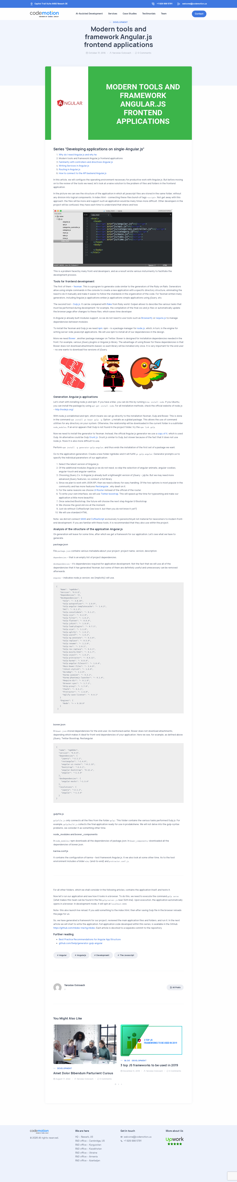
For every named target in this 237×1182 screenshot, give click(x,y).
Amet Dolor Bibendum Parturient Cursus (83, 1073)
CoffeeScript (97, 518)
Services (112, 14)
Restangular (102, 486)
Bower (72, 338)
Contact (199, 14)
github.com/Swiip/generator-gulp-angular (80, 943)
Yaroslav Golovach (121, 52)
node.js (141, 328)
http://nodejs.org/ (64, 409)
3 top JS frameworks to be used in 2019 (149, 1065)
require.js (161, 317)
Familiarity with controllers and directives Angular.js (86, 161)
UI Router (99, 490)
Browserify (147, 317)
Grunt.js (93, 437)
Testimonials (149, 14)
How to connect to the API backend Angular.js (82, 173)
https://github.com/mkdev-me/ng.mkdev (74, 927)
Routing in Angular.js (69, 169)
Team (164, 14)
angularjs (81, 955)
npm (100, 328)
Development (120, 22)
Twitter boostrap (109, 493)
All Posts (176, 987)
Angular (63, 955)
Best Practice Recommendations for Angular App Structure (90, 939)
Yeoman (78, 286)
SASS (83, 518)
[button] (116, 1084)
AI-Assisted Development (89, 14)
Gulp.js (76, 304)
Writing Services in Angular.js (74, 165)
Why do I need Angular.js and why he (78, 154)
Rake (109, 304)
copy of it (162, 433)
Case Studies (130, 14)
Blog (127, 1060)
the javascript (127, 955)
